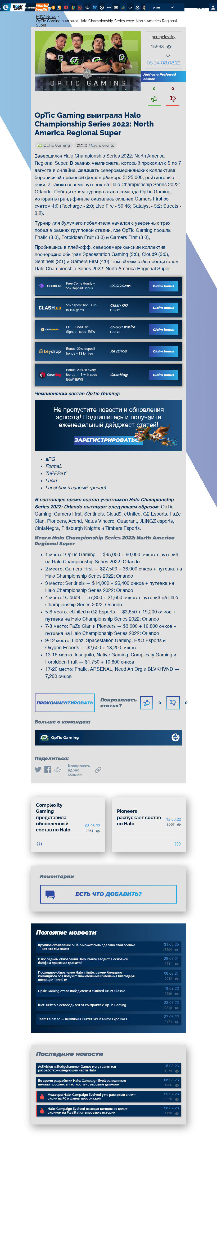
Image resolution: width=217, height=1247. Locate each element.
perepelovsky (163, 37)
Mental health (42, 7)
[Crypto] (52, 7)
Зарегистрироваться (108, 440)
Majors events (101, 145)
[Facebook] (47, 770)
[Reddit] (57, 770)
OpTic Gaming (56, 145)
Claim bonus (163, 286)
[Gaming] (49, 7)
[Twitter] (38, 770)
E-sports (30, 7)
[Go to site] (50, 286)
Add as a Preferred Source (159, 76)
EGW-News (46, 17)
